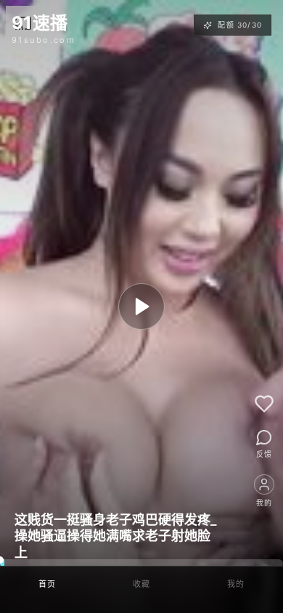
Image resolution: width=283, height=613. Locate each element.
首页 (47, 584)
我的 (236, 584)
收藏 (142, 584)
